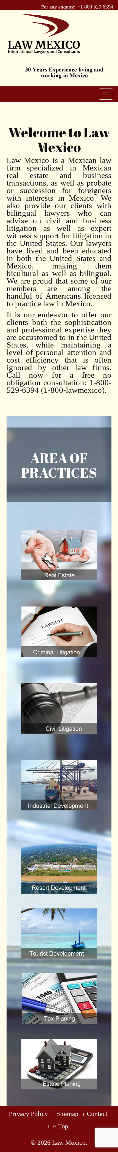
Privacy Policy (28, 1113)
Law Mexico (69, 1142)
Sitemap (67, 1113)
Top (62, 1126)
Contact (97, 1113)
